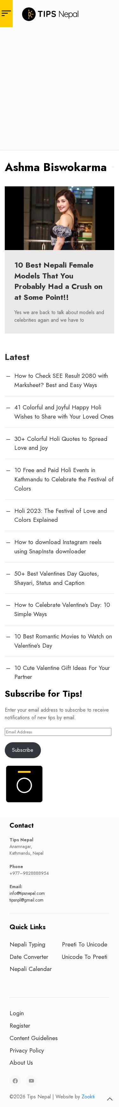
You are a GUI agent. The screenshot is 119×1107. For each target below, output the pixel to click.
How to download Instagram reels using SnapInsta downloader (58, 546)
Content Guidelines (34, 1037)
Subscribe (22, 750)
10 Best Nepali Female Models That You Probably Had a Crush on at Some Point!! (58, 281)
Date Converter (29, 956)
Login (17, 1013)
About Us (21, 1062)
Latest (17, 357)
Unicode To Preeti (84, 956)
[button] (109, 1099)
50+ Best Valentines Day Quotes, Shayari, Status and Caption (56, 578)
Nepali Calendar (31, 968)
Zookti (88, 1096)
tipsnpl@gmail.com (26, 900)
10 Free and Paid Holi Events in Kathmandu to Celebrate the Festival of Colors (64, 479)
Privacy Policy (27, 1050)
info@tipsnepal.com (27, 893)
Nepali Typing (27, 944)
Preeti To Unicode (84, 944)
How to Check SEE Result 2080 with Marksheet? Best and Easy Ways (61, 380)
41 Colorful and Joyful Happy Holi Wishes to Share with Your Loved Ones (64, 412)
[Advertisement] (59, 90)
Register (20, 1025)
